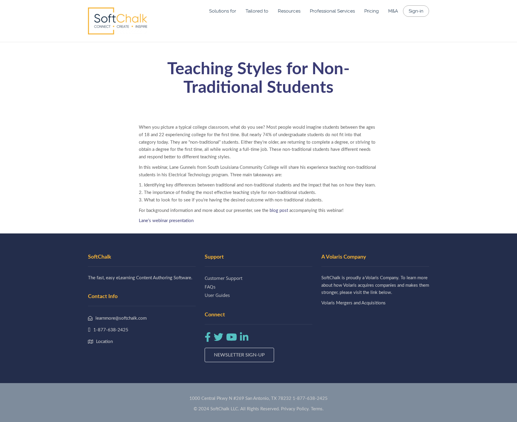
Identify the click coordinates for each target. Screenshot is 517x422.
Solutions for (222, 11)
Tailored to (257, 11)
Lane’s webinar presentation (166, 220)
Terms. (317, 409)
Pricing (371, 11)
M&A (393, 11)
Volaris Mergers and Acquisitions (353, 303)
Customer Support (223, 278)
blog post (279, 210)
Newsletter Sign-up (239, 355)
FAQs (210, 287)
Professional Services (332, 11)
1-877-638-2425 (310, 398)
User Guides (217, 295)
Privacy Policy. (295, 409)
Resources (289, 11)
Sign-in (416, 11)
